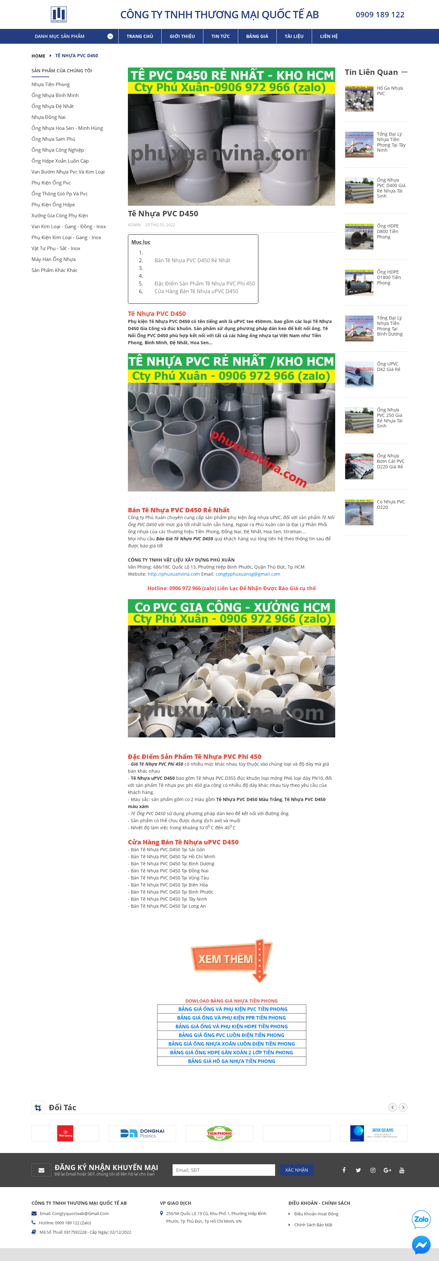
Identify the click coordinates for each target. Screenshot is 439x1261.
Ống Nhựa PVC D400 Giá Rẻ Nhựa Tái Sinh (391, 188)
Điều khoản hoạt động (315, 1214)
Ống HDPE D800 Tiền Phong (388, 231)
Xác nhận (296, 1170)
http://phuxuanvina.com (174, 574)
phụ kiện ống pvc (51, 182)
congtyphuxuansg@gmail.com (248, 574)
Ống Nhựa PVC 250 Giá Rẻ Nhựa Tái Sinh (390, 418)
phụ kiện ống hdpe (53, 204)
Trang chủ (140, 36)
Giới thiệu (182, 36)
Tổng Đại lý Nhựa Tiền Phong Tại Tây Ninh (391, 142)
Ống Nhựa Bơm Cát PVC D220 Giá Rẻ (391, 461)
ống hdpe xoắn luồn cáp (60, 161)
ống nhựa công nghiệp (57, 150)
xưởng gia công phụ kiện (59, 215)
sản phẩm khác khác (54, 270)
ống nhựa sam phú (53, 139)
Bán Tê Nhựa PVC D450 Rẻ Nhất (192, 260)
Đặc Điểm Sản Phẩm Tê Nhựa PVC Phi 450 (205, 283)
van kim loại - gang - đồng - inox (68, 226)
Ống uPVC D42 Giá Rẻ (388, 366)
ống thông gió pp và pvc (59, 193)
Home (38, 56)
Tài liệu (294, 36)
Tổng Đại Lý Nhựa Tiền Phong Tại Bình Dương (390, 326)
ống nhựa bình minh (55, 95)
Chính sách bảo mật (313, 1225)
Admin (134, 225)
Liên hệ (329, 36)
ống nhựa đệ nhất (52, 106)
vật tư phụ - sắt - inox (55, 248)
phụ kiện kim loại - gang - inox (66, 237)
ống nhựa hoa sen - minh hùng (67, 128)
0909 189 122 (380, 14)
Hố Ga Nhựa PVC (390, 90)
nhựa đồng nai (48, 117)
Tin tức (220, 36)
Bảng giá (257, 36)
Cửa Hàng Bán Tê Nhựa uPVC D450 (196, 291)
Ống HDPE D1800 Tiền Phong (389, 277)
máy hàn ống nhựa (53, 259)
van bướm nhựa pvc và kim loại (68, 171)
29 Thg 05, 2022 (160, 225)
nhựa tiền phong (50, 84)
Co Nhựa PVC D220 (391, 504)
